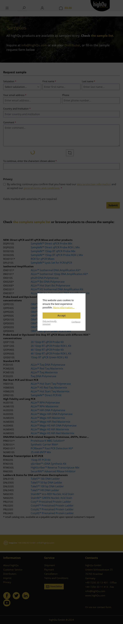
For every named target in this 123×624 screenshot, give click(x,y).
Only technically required (50, 322)
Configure (76, 321)
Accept (61, 315)
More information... (63, 307)
